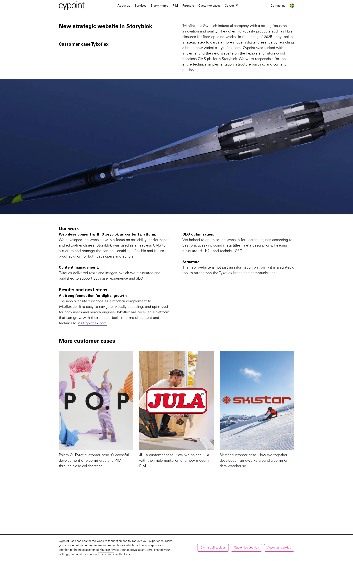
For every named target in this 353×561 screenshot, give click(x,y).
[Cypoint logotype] (72, 5)
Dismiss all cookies (213, 547)
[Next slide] (288, 410)
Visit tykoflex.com (92, 323)
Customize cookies (246, 547)
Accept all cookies (279, 547)
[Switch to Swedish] (292, 5)
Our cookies (106, 554)
